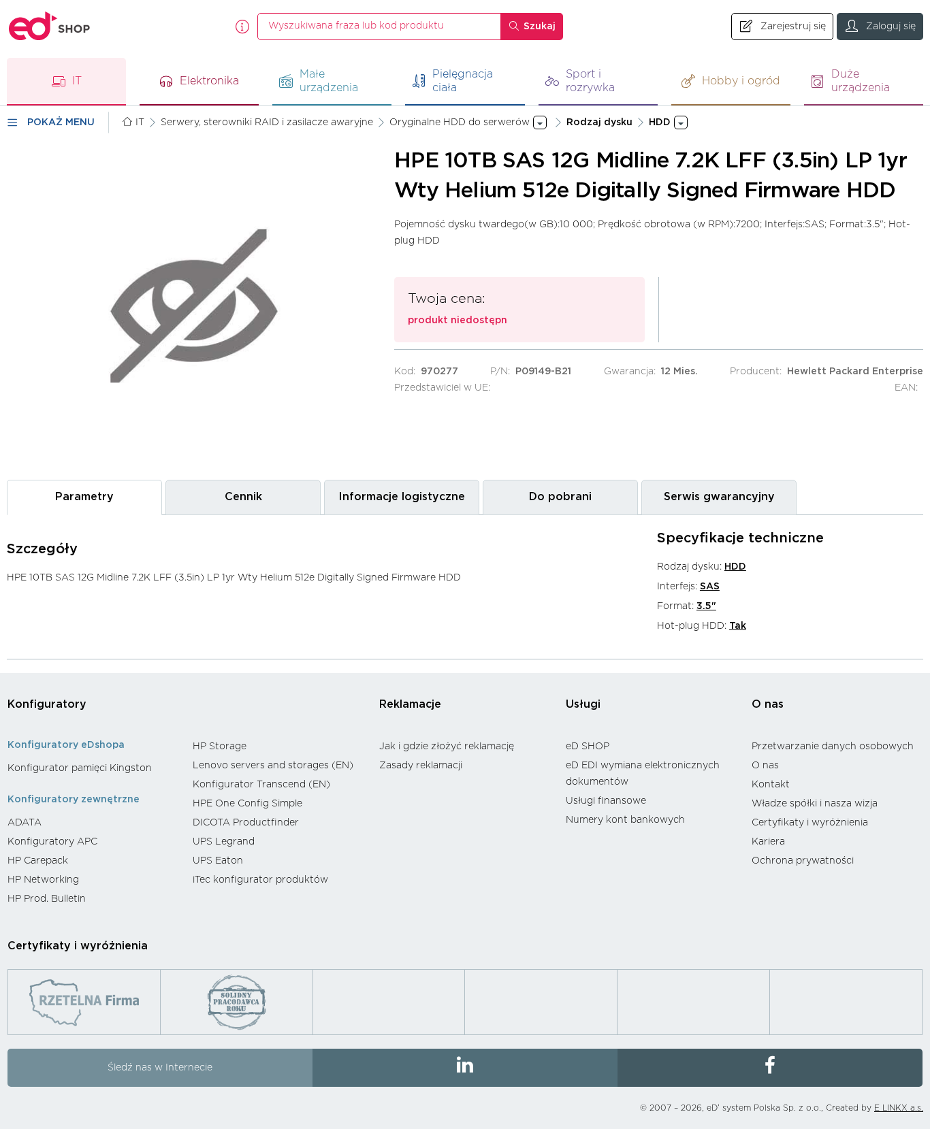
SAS (710, 586)
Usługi (583, 704)
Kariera (768, 842)
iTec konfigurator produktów (260, 880)
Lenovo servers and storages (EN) (273, 765)
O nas (768, 704)
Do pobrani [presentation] (560, 496)
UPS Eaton (218, 861)
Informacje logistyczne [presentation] (401, 496)
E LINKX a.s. (898, 1108)
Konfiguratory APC (52, 842)
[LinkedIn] (465, 1068)
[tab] (84, 497)
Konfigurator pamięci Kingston (79, 768)
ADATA (24, 823)
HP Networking (43, 880)
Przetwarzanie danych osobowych (833, 746)
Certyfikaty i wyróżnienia (810, 823)
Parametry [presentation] (84, 496)
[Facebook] (770, 1068)
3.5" (706, 606)
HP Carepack (37, 861)
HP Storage (219, 746)
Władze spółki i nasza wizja (815, 803)
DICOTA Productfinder (246, 823)
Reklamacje (410, 704)
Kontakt (771, 784)
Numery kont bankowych (625, 820)
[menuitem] (93, 768)
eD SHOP (587, 746)
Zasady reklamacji (420, 765)
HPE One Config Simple (247, 803)
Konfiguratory (46, 704)
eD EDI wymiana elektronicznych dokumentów (643, 774)
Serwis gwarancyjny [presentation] (719, 496)
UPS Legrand (224, 842)
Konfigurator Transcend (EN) (261, 784)
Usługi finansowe (606, 801)
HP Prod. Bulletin (46, 899)
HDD (735, 567)
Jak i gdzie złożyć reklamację (446, 746)
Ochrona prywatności (803, 861)
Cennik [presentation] (243, 496)
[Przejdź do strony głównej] (50, 26)
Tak (737, 626)
